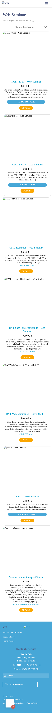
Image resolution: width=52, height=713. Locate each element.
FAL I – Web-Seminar (27, 496)
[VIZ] (6, 3)
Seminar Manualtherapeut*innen (26, 577)
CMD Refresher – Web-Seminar (26, 247)
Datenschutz (19, 703)
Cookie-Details (32, 703)
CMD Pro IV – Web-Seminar (27, 164)
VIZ (6, 696)
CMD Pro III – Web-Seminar (26, 81)
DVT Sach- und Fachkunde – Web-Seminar (27, 329)
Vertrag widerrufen (14, 684)
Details (26, 108)
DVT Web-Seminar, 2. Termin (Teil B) (26, 413)
